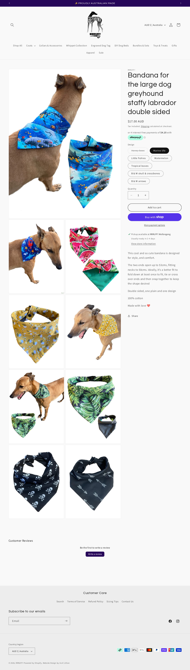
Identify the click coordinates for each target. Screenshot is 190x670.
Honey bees (139, 151)
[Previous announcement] (9, 3)
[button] (12, 25)
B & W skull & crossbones (145, 173)
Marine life (159, 150)
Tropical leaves (140, 165)
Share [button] (135, 316)
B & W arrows (138, 181)
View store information (143, 243)
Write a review (95, 554)
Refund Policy (95, 601)
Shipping (145, 126)
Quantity (132, 188)
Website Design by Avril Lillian (56, 663)
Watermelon (161, 158)
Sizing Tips (113, 601)
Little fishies (138, 158)
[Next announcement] (181, 3)
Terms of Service (76, 601)
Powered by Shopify (33, 663)
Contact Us (127, 601)
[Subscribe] (66, 621)
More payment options (154, 225)
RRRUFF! (19, 663)
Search (60, 601)
